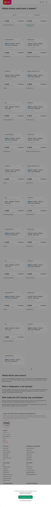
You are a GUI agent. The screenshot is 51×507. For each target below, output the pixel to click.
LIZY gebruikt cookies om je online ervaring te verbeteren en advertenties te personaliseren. (25, 492)
